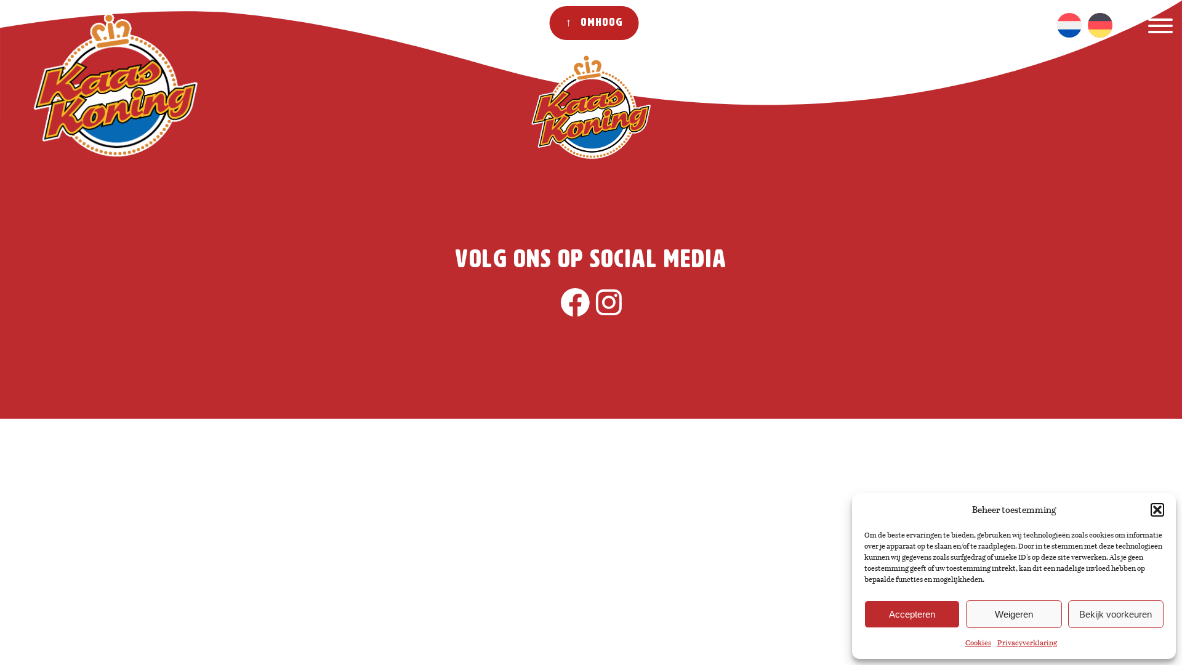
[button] (1157, 510)
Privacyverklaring (1027, 642)
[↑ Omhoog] (47, 192)
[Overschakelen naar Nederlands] (1069, 25)
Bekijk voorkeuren (1115, 614)
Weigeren (1014, 614)
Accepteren (912, 614)
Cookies (978, 642)
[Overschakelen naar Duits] (1100, 25)
